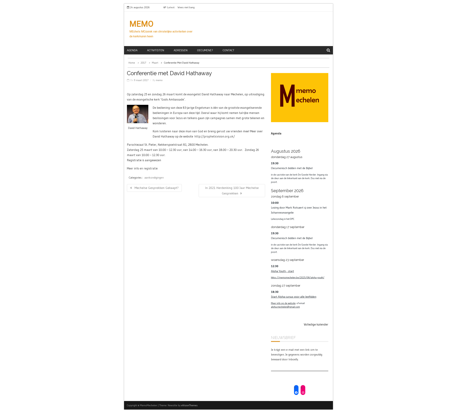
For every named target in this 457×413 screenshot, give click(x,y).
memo (159, 80)
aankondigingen (154, 177)
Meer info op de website (283, 303)
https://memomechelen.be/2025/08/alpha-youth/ (297, 277)
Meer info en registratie (142, 168)
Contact (228, 50)
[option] (210, 7)
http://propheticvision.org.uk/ (214, 136)
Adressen (180, 50)
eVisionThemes (189, 405)
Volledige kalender (316, 324)
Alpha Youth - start (282, 271)
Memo (141, 24)
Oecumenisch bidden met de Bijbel (292, 168)
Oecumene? (205, 50)
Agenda (132, 50)
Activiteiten (155, 50)
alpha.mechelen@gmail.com (285, 306)
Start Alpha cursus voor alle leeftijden (293, 296)
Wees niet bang (186, 7)
